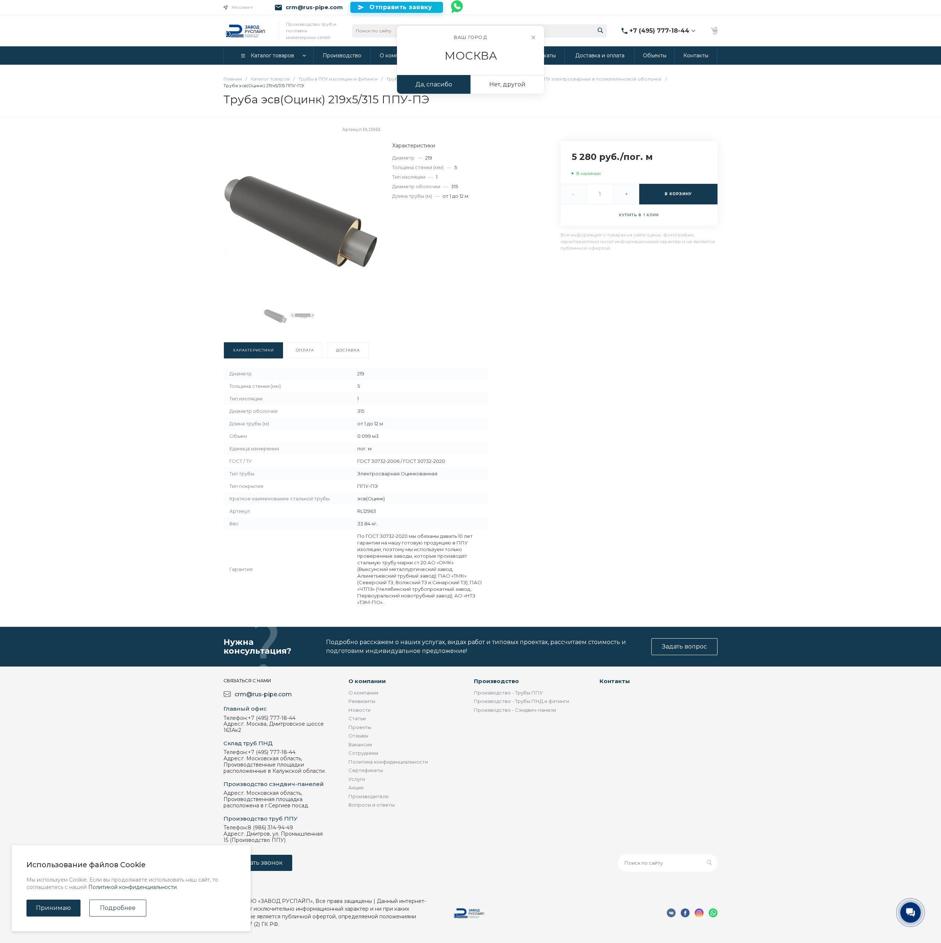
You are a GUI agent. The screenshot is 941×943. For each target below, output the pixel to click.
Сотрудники (363, 753)
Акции (356, 787)
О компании (367, 681)
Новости (359, 710)
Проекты (359, 727)
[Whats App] (457, 7)
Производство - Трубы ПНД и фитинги (521, 701)
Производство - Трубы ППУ (508, 693)
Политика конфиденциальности (388, 762)
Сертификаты (365, 770)
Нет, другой (507, 84)
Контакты (615, 681)
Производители (368, 796)
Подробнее (118, 907)
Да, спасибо (433, 84)
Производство (496, 681)
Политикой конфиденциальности (132, 887)
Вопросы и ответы (371, 805)
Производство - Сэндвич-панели (515, 710)
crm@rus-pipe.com (314, 7)
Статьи (357, 718)
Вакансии (360, 744)
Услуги (356, 779)
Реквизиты (361, 701)
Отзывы (358, 736)
